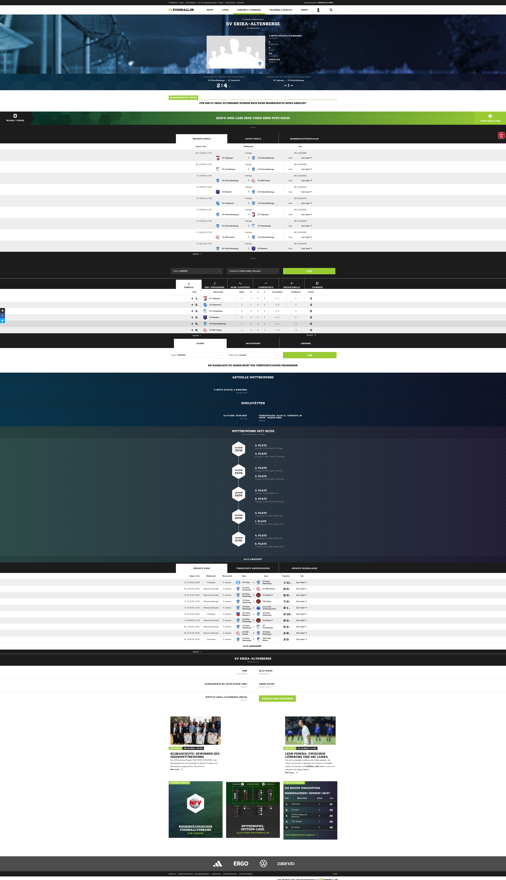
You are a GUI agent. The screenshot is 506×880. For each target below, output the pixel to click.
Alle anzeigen (252, 559)
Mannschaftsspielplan (304, 139)
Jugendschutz (216, 874)
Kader (200, 343)
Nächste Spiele (202, 139)
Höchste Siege (201, 568)
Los (309, 271)
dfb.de (182, 2)
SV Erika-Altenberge (253, 658)
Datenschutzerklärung (185, 874)
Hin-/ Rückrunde (214, 287)
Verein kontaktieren (277, 698)
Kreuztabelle (291, 287)
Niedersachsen (258, 19)
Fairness (317, 287)
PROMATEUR (173, 2)
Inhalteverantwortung (230, 874)
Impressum (172, 874)
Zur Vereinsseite (253, 28)
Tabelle (189, 287)
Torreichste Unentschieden (253, 568)
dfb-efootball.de (191, 2)
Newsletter (240, 2)
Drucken (310, 335)
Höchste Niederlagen (304, 568)
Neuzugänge (253, 343)
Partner (221, 2)
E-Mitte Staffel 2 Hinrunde (285, 36)
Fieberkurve (265, 287)
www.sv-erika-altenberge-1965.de (226, 697)
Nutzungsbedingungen (202, 874)
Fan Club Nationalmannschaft (207, 2)
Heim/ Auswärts (240, 287)
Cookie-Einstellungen (246, 874)
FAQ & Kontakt (230, 2)
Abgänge (306, 343)
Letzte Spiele (253, 139)
